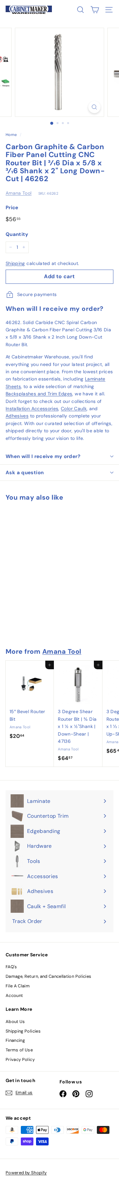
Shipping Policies (23, 1031)
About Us (15, 1021)
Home (11, 134)
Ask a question (25, 472)
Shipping (15, 263)
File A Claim (18, 986)
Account (14, 995)
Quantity (17, 234)
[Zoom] (94, 107)
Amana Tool (19, 193)
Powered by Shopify (26, 1172)
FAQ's (11, 967)
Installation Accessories (32, 409)
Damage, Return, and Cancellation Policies (48, 976)
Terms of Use (19, 1050)
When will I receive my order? (43, 456)
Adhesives (17, 416)
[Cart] (94, 9)
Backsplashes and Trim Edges (39, 394)
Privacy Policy (20, 1059)
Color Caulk (74, 409)
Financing (15, 1040)
